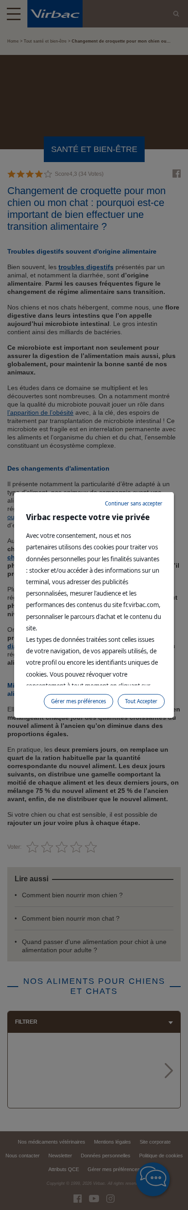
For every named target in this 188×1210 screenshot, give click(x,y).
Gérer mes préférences (78, 701)
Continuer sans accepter (133, 503)
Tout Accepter (141, 701)
